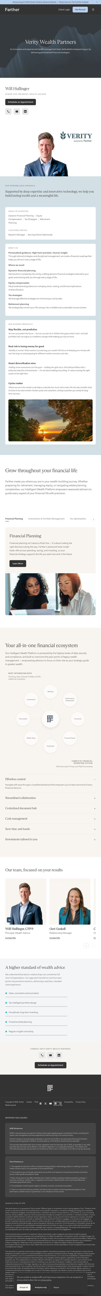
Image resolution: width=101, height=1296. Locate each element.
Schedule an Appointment (20, 102)
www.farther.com (62, 1227)
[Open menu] (93, 9)
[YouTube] (50, 1103)
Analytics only (41, 1287)
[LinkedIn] (40, 1103)
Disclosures (57, 1102)
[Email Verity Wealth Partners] (17, 111)
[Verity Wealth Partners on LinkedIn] (25, 111)
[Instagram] (60, 1103)
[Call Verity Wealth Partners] (8, 111)
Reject (56, 1287)
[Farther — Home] (12, 9)
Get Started (80, 9)
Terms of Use (57, 1105)
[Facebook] (55, 1103)
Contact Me (10, 938)
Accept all (24, 1287)
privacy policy (46, 1280)
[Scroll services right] (93, 519)
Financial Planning (14, 518)
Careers (29, 1102)
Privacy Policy (80, 1102)
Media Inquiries (10, 1105)
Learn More (18, 563)
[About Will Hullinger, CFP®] (25, 901)
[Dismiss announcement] (97, 2)
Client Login (64, 9)
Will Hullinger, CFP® (19, 929)
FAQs (36, 1102)
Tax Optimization (78, 518)
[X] (45, 1103)
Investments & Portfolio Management (46, 518)
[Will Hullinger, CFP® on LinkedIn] (9, 920)
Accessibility (68, 1102)
